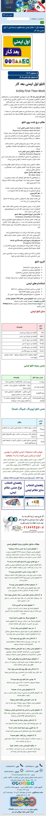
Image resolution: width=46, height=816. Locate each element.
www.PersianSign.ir (35, 304)
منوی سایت (8, 15)
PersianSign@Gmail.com (20, 775)
